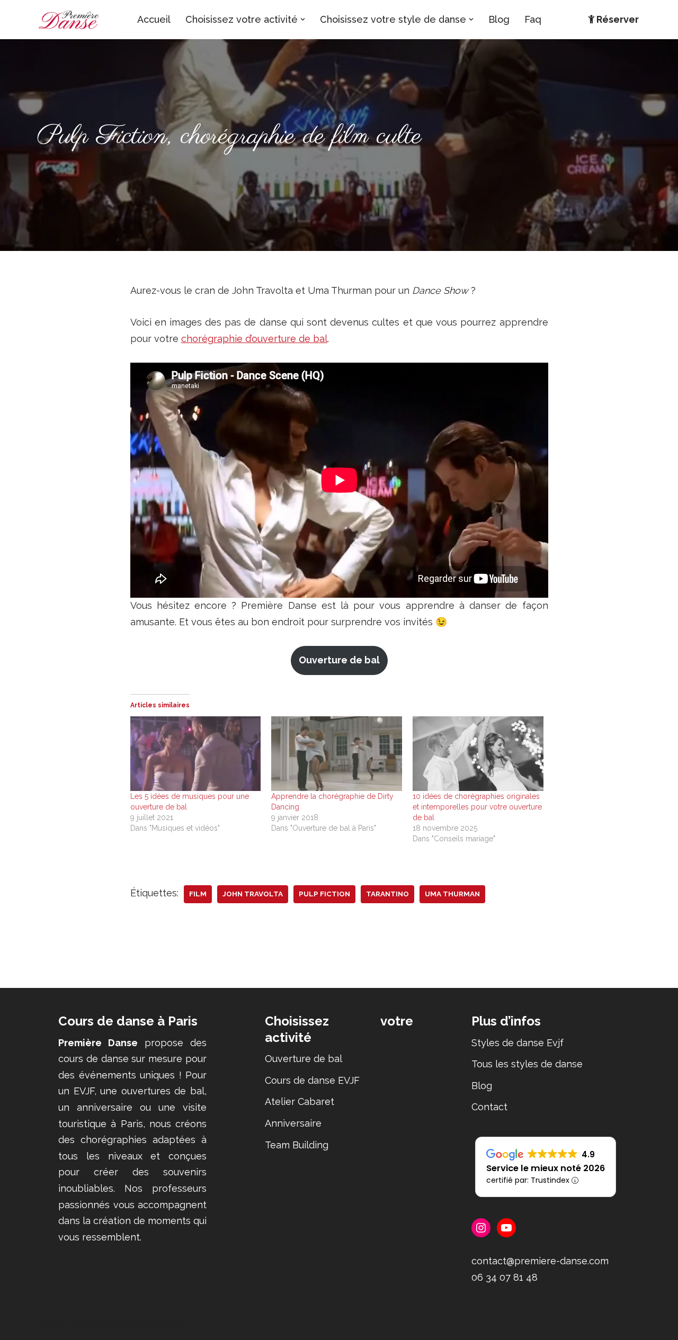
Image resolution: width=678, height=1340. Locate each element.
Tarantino (387, 893)
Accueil (154, 19)
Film (198, 893)
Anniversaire (293, 1123)
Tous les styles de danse (527, 1063)
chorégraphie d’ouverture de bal (254, 338)
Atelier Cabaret (299, 1101)
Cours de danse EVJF (312, 1080)
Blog (499, 19)
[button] (302, 19)
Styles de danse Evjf (517, 1042)
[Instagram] (480, 1227)
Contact (489, 1106)
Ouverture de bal (339, 659)
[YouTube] (506, 1227)
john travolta (252, 893)
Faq (532, 19)
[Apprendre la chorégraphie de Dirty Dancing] (336, 753)
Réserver (617, 19)
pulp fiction (324, 893)
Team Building (296, 1144)
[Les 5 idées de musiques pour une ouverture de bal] (195, 753)
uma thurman (452, 893)
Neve (49, 1324)
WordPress (155, 1324)
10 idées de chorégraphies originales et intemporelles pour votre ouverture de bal (477, 807)
